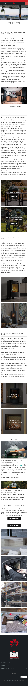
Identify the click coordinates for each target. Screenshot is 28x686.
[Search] (23, 3)
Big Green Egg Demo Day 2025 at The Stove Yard (12, 490)
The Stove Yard (10, 680)
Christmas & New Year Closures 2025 (10, 478)
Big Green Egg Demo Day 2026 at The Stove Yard (12, 460)
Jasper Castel (19, 465)
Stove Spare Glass (14, 525)
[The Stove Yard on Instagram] (15, 673)
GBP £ (22, 677)
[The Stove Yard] (14, 3)
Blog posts (14, 439)
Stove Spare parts (14, 519)
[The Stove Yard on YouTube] (13, 673)
